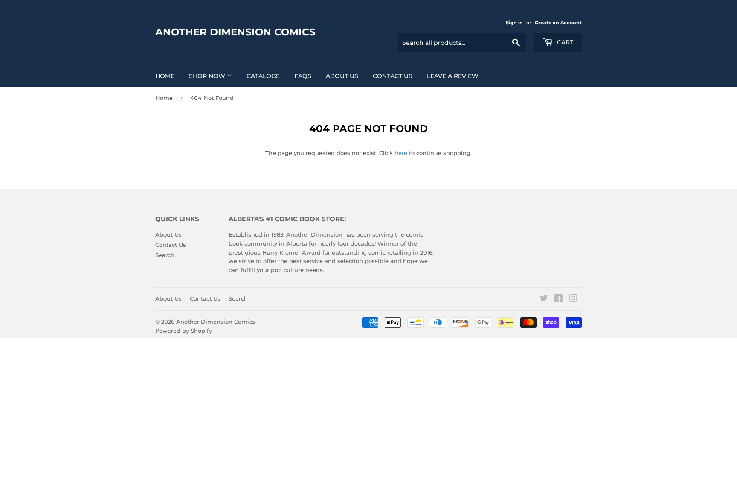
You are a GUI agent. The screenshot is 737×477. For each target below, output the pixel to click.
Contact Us (392, 76)
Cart (564, 42)
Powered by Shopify (183, 330)
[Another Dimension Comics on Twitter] (544, 299)
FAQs (302, 76)
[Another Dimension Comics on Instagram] (573, 299)
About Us (342, 76)
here (401, 152)
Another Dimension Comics (235, 32)
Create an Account (558, 23)
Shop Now (208, 76)
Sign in (514, 23)
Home (164, 76)
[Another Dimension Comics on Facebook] (558, 299)
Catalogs (263, 76)
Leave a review (453, 76)
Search (164, 255)
